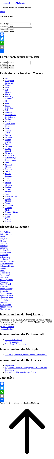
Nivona (8, 219)
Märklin (8, 183)
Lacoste (8, 135)
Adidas (8, 121)
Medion (8, 192)
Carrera (8, 142)
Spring (7, 203)
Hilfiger (8, 149)
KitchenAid (9, 108)
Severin (8, 174)
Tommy (8, 140)
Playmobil (9, 101)
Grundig (8, 208)
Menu (2, 12)
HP (6, 90)
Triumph (8, 112)
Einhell (8, 151)
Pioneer (8, 92)
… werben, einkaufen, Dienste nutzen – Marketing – (26, 355)
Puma (7, 128)
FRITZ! (8, 167)
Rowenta (8, 137)
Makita (8, 171)
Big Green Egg (11, 196)
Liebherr (8, 153)
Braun (7, 105)
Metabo (8, 201)
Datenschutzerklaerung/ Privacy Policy (20, 372)
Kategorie (4, 26)
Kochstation (10, 117)
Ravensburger (10, 158)
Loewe (8, 162)
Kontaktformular (7, 327)
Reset (11, 29)
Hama (7, 217)
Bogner (8, 214)
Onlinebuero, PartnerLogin (15, 344)
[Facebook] (27, 35)
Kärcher (8, 99)
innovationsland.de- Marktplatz (12, 3)
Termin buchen (7, 329)
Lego (7, 144)
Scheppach (9, 155)
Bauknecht (9, 187)
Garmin (8, 180)
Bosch (7, 78)
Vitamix (8, 85)
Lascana (8, 176)
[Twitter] (27, 39)
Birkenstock (10, 205)
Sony (7, 194)
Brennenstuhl (10, 115)
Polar (7, 110)
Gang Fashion (10, 160)
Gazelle (8, 189)
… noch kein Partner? (13, 340)
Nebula (8, 130)
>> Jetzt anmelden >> (13, 342)
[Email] (27, 47)
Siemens (8, 185)
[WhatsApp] (27, 43)
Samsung (8, 146)
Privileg (8, 119)
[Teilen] (27, 51)
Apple (7, 178)
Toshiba (8, 221)
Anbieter (3, 24)
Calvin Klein (10, 124)
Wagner (8, 94)
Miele (7, 210)
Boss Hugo (9, 96)
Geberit (8, 198)
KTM (7, 126)
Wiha (7, 103)
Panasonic (9, 83)
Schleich (8, 164)
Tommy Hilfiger (11, 212)
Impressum (9, 365)
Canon (7, 133)
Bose (7, 87)
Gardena (8, 169)
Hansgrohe (9, 81)
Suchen (4, 29)
